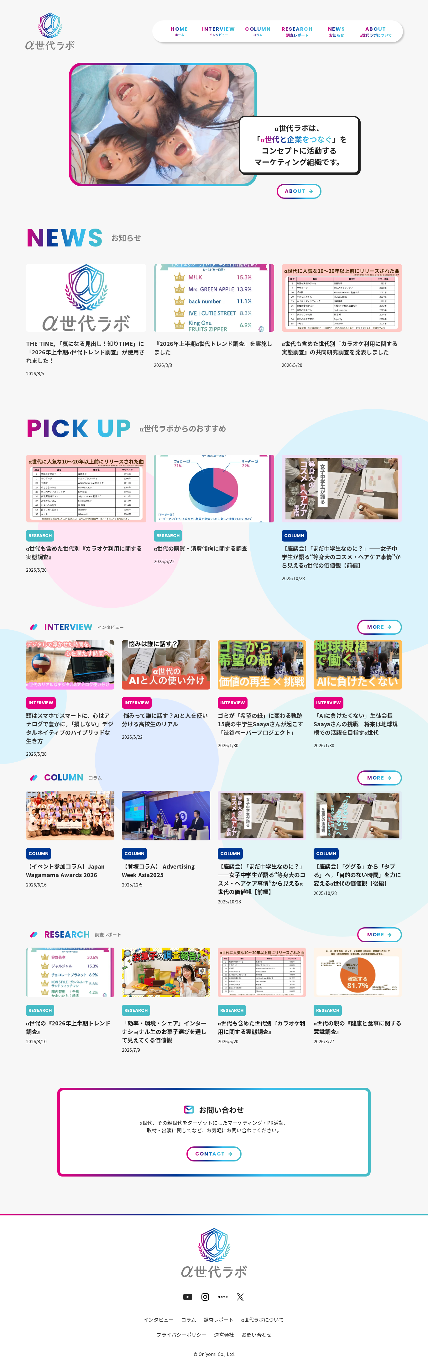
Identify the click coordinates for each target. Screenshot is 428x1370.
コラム (188, 1319)
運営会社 (224, 1334)
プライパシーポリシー (181, 1334)
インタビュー (159, 1319)
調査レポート (219, 1319)
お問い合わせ (257, 1334)
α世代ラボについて (262, 1319)
